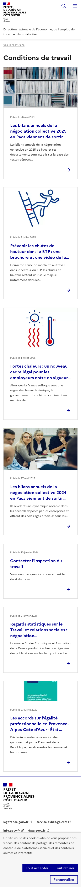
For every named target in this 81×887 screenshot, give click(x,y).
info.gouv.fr (11, 830)
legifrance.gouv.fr (15, 822)
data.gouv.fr (36, 830)
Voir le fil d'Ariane (14, 45)
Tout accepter (37, 867)
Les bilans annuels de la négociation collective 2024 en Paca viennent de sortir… (38, 492)
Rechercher (63, 6)
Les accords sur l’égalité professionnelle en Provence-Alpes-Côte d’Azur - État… (39, 724)
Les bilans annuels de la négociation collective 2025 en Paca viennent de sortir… (38, 131)
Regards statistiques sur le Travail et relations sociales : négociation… (38, 630)
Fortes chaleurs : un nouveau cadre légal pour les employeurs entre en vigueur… (40, 372)
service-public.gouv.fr (52, 822)
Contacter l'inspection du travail (36, 564)
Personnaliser (64, 879)
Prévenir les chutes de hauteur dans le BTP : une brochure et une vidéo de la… (39, 251)
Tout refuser (64, 867)
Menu (75, 6)
